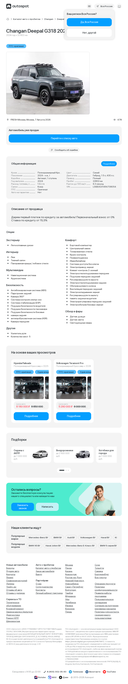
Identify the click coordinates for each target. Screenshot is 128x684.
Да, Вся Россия (89, 22)
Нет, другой (89, 32)
